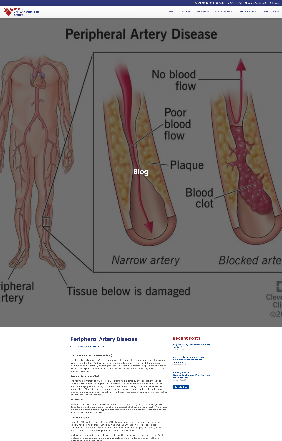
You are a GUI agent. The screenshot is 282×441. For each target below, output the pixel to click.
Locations (201, 11)
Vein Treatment (246, 11)
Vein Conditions (222, 11)
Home (170, 11)
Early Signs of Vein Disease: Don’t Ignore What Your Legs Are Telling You (191, 375)
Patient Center (269, 11)
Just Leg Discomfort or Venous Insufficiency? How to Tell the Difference (188, 360)
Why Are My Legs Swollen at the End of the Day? (192, 345)
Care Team (185, 11)
